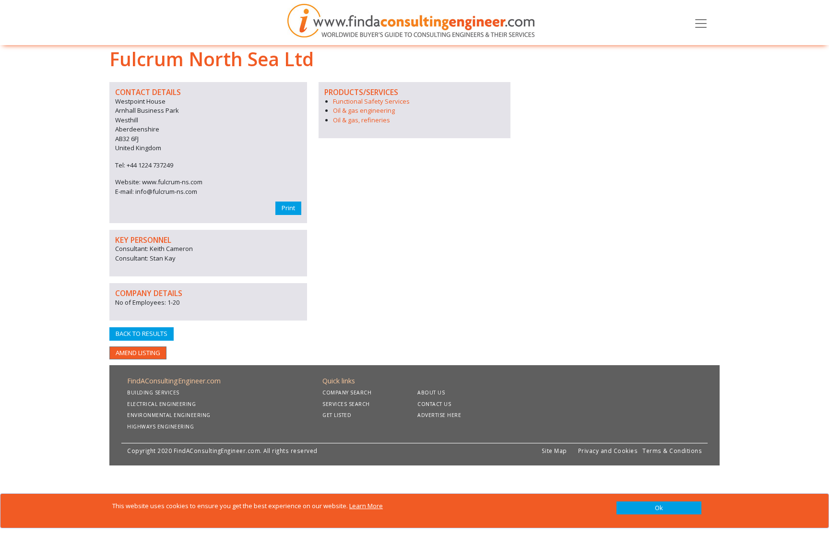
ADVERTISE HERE (439, 415)
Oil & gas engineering (364, 110)
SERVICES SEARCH (346, 404)
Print (288, 207)
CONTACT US (434, 404)
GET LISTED (336, 415)
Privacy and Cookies (609, 450)
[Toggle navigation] (701, 22)
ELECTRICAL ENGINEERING (161, 404)
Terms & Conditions (672, 450)
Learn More (366, 505)
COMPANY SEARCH (346, 392)
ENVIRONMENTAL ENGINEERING (169, 415)
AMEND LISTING (138, 352)
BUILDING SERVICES (153, 392)
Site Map (554, 450)
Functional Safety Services (371, 101)
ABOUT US (431, 392)
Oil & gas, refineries (361, 120)
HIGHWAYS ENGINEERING (160, 426)
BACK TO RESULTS (141, 333)
